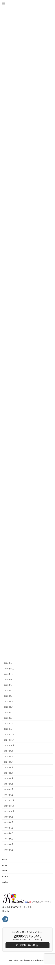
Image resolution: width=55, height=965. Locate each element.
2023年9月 (8, 817)
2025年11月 (9, 674)
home (4, 859)
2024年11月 (9, 740)
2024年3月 (8, 784)
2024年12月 (9, 734)
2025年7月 (8, 696)
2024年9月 (8, 751)
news (4, 865)
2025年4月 (8, 712)
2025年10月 (9, 679)
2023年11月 (9, 806)
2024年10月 (9, 745)
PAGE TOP (50, 932)
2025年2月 (8, 723)
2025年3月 (8, 718)
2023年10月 (9, 811)
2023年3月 (8, 850)
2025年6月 (8, 701)
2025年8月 (8, 690)
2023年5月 (8, 839)
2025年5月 (8, 707)
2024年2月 (8, 789)
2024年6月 (8, 767)
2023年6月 (8, 833)
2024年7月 (8, 762)
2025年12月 (9, 668)
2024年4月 (8, 778)
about (4, 871)
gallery (5, 876)
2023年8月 (8, 822)
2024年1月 (8, 795)
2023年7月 (8, 828)
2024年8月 (8, 756)
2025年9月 (8, 685)
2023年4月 (8, 844)
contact (5, 882)
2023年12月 (9, 800)
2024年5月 (8, 773)
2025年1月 (8, 729)
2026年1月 (8, 663)
